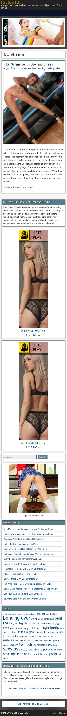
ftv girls (37, 628)
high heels (47, 68)
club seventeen (43, 623)
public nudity (39, 641)
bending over (16, 618)
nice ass (43, 636)
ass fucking (51, 614)
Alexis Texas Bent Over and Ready (20, 574)
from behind (16, 628)
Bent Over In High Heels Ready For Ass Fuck (25, 549)
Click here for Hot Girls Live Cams (33, 704)
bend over (37, 618)
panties (56, 68)
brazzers (31, 623)
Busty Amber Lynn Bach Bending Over (22, 579)
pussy (6, 645)
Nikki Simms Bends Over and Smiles (28, 64)
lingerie (55, 632)
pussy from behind (22, 644)
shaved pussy (42, 649)
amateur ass (25, 68)
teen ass (23, 654)
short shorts (56, 650)
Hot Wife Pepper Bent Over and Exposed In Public (27, 584)
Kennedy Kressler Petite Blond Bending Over (25, 539)
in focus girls (26, 631)
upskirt (52, 654)
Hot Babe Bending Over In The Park (21, 544)
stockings (9, 654)
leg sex (47, 632)
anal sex (41, 613)
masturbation (15, 636)
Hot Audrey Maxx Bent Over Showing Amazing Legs (28, 534)
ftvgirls (28, 627)
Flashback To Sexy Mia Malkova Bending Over (26, 569)
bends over (49, 619)
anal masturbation (29, 614)
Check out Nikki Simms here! (18, 187)
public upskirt (52, 640)
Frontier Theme (58, 713)
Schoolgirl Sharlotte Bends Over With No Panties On (28, 554)
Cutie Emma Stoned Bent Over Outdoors (23, 594)
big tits (23, 623)
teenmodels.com (38, 654)
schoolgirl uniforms (47, 644)
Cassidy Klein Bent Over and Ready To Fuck (25, 564)
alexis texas (16, 614)
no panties (52, 636)
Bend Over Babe (11, 3)
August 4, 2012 (10, 68)
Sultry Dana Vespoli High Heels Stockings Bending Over (30, 589)
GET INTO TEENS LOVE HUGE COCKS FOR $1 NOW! (33, 688)
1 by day (7, 614)
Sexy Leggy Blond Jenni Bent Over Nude (23, 559)
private (29, 641)
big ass (15, 623)
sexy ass (12, 648)
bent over (36, 68)
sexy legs (27, 649)
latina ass (39, 632)
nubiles (8, 640)
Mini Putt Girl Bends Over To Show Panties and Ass (28, 529)
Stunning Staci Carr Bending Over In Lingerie (25, 599)
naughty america (30, 636)
